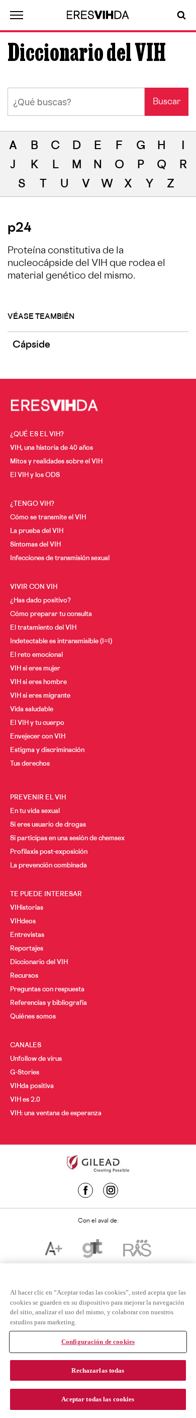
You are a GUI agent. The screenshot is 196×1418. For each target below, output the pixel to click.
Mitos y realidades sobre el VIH (56, 462)
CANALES (25, 1046)
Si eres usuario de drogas (48, 825)
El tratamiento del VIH (43, 628)
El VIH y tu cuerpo (37, 723)
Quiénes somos (33, 1017)
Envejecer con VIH (37, 737)
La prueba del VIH (36, 531)
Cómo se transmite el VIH (48, 518)
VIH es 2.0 (25, 1100)
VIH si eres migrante (40, 696)
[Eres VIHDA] (98, 15)
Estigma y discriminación (47, 751)
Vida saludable (31, 710)
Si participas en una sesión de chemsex (67, 839)
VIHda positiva (32, 1087)
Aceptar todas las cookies (97, 1399)
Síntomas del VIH (35, 545)
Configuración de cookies (98, 1341)
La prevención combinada (48, 866)
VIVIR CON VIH (33, 587)
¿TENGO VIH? (32, 504)
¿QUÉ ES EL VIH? (37, 435)
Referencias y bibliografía (48, 1003)
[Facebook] (85, 1190)
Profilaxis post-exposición (48, 852)
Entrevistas (27, 935)
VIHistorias (26, 908)
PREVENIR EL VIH (38, 798)
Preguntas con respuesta (47, 990)
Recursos (24, 976)
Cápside (31, 345)
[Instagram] (110, 1190)
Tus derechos (30, 764)
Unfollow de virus (36, 1059)
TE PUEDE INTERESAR (46, 895)
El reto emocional (36, 655)
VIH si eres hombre (38, 683)
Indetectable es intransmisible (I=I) (61, 642)
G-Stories (24, 1073)
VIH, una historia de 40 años (51, 448)
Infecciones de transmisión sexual (60, 559)
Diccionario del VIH (39, 963)
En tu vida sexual (35, 811)
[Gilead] (98, 1165)
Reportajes (26, 949)
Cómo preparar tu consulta (51, 615)
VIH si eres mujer (35, 669)
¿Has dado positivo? (40, 601)
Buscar (166, 102)
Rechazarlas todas (97, 1370)
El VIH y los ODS (35, 475)
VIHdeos (23, 922)
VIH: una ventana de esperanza (56, 1114)
